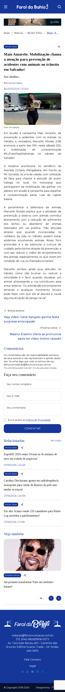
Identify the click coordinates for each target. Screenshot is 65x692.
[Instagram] (37, 671)
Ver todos (56, 440)
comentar (32, 428)
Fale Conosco (32, 659)
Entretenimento (12, 575)
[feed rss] (42, 671)
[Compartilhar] (58, 46)
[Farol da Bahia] (32, 7)
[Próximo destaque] (58, 598)
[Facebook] (22, 671)
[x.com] (27, 671)
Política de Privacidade (38, 420)
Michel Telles (34, 33)
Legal (32, 665)
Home (7, 33)
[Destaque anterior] (51, 598)
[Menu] (6, 7)
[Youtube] (32, 671)
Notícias (18, 33)
